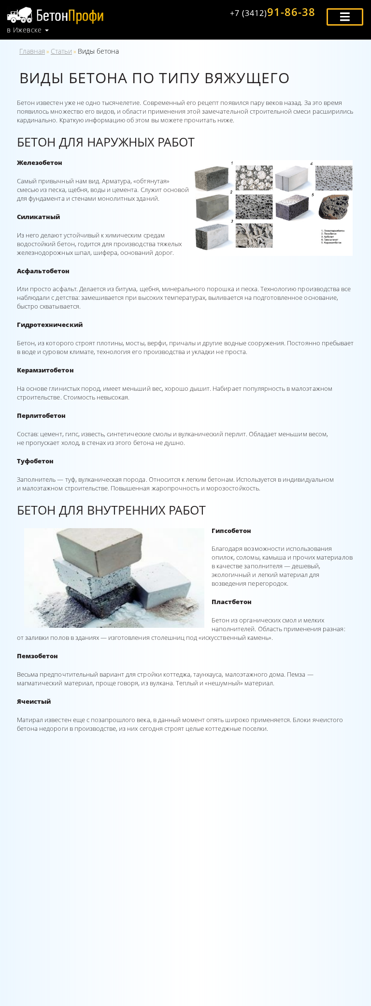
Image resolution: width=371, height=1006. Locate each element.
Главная (32, 51)
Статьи (61, 51)
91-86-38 (272, 11)
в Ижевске (24, 30)
